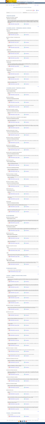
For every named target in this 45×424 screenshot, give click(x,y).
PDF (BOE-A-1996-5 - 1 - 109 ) (14, 53)
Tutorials (33, 420)
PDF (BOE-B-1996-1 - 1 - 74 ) (14, 281)
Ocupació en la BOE (36, 420)
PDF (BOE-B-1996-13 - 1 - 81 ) (14, 345)
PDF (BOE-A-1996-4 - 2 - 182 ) (14, 47)
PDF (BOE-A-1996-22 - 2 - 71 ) (14, 171)
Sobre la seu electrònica (11, 420)
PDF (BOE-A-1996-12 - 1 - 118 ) (14, 102)
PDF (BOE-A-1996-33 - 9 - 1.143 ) (15, 250)
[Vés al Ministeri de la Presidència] (11, 1)
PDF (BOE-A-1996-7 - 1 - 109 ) (14, 66)
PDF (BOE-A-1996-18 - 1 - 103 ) (14, 142)
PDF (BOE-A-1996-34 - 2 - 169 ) (14, 256)
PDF (34, 10)
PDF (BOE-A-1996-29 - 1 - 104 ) (14, 222)
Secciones (8, 12)
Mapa (15, 420)
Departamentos (25, 12)
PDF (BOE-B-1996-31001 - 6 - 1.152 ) (15, 271)
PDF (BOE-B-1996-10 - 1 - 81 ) (14, 330)
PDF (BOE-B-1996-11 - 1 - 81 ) (14, 335)
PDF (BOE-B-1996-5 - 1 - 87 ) (14, 302)
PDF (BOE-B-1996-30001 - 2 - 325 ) (15, 416)
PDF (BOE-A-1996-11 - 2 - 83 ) (14, 94)
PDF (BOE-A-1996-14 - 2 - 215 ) (14, 114)
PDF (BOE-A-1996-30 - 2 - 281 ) (14, 230)
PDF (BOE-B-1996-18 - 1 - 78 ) (14, 374)
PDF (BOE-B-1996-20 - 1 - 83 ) (14, 387)
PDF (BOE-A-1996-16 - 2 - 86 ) (14, 127)
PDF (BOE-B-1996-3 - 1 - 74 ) (14, 292)
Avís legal (17, 420)
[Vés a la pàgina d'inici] (25, 1)
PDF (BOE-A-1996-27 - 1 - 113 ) (14, 206)
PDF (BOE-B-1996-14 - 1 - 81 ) (14, 351)
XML (38, 10)
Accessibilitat (20, 420)
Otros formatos (27, 34)
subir (38, 26)
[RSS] (18, 421)
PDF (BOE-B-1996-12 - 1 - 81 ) (14, 340)
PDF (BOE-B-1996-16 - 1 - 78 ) (14, 362)
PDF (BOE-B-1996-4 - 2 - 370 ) (14, 297)
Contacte (7, 420)
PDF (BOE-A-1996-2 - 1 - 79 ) (14, 34)
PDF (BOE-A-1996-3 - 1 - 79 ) (14, 42)
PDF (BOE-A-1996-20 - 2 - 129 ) (14, 157)
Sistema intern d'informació (28, 420)
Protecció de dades (24, 420)
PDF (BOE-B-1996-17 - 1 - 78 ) (14, 367)
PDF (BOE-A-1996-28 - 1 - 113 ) (14, 211)
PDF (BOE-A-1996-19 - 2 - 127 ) (14, 149)
